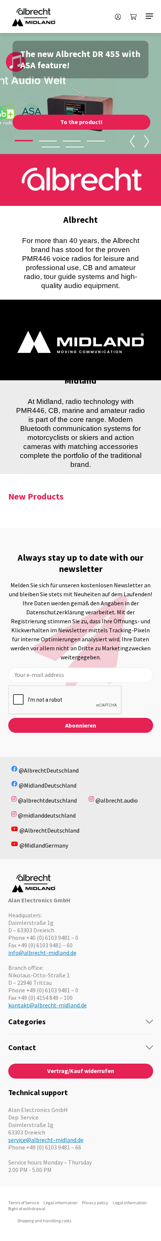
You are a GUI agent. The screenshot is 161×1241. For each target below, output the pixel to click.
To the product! (81, 122)
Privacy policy (95, 1202)
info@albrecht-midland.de (42, 952)
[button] (24, 140)
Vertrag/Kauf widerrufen (80, 1070)
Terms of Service (23, 1202)
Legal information (60, 1202)
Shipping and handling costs (44, 1220)
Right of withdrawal (26, 1208)
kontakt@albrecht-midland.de (47, 1005)
